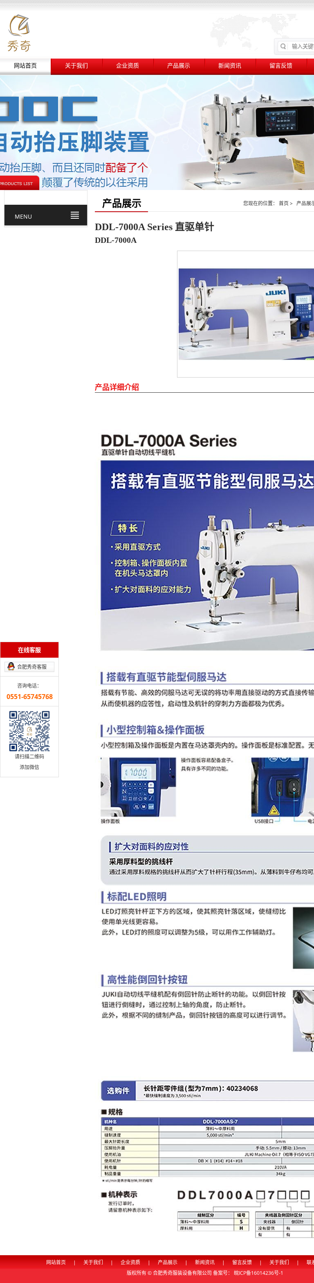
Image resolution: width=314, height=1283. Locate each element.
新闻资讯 (229, 66)
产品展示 (178, 66)
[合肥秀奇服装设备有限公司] (19, 32)
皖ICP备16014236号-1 (258, 1272)
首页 (284, 203)
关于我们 (76, 66)
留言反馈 (280, 66)
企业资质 (127, 66)
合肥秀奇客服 (32, 666)
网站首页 (25, 66)
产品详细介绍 (117, 387)
